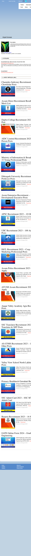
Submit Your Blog (12, 1)
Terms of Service (20, 466)
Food (22, 7)
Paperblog (9, 5)
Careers (3, 468)
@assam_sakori (7, 52)
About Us (19, 465)
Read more (27, 90)
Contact (3, 466)
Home (3, 1)
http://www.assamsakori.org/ (7, 72)
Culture (22, 4)
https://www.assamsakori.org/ (7, 63)
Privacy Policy (20, 468)
